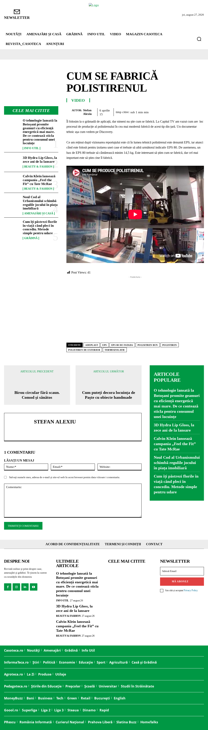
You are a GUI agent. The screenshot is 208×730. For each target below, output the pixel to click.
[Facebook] (153, 111)
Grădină (31, 238)
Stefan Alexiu (87, 112)
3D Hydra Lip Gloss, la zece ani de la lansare (40, 160)
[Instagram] (16, 587)
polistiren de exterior (84, 350)
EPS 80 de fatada (122, 345)
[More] (199, 111)
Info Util (31, 148)
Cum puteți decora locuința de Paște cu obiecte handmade (108, 395)
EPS (104, 345)
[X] (162, 111)
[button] (199, 39)
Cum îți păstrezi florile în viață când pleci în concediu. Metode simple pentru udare (40, 227)
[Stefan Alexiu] (69, 112)
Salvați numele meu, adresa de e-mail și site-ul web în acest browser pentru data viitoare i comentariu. (64, 477)
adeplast (91, 345)
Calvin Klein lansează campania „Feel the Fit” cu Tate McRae (39, 180)
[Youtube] (33, 587)
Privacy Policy (190, 590)
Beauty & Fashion (38, 166)
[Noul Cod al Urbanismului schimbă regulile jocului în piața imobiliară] (12, 202)
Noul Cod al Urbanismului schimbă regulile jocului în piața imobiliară (40, 202)
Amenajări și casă (38, 213)
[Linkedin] (190, 111)
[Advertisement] (135, 307)
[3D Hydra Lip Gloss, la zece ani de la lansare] (12, 162)
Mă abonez (180, 581)
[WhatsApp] (181, 111)
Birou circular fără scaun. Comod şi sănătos (37, 395)
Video (78, 100)
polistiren (169, 345)
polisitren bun (148, 345)
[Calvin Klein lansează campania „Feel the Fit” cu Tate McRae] (12, 181)
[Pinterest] (171, 111)
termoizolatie (115, 350)
